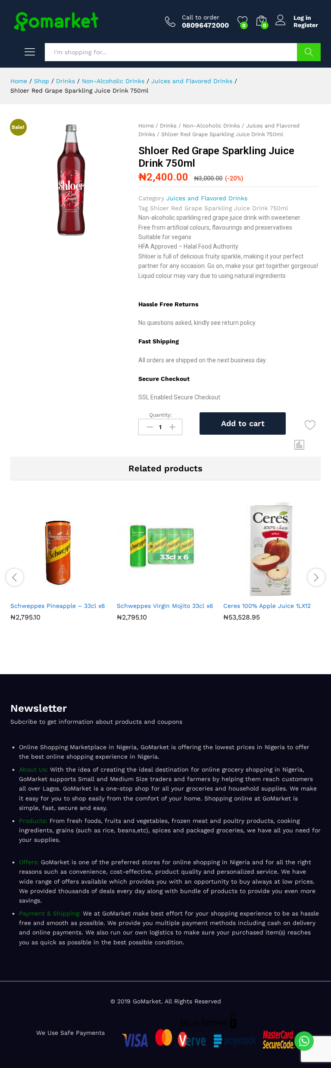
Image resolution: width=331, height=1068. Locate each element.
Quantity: (160, 414)
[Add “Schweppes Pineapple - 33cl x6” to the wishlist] (79, 591)
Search (309, 52)
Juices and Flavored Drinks (206, 198)
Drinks (168, 125)
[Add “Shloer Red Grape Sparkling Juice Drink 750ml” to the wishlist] (310, 425)
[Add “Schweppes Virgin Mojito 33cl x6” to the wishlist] (185, 591)
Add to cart (243, 423)
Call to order (200, 17)
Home (146, 125)
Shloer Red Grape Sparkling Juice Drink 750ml (219, 208)
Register (306, 25)
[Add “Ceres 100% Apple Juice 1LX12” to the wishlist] (292, 591)
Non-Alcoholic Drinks (211, 125)
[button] (299, 445)
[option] (59, 568)
